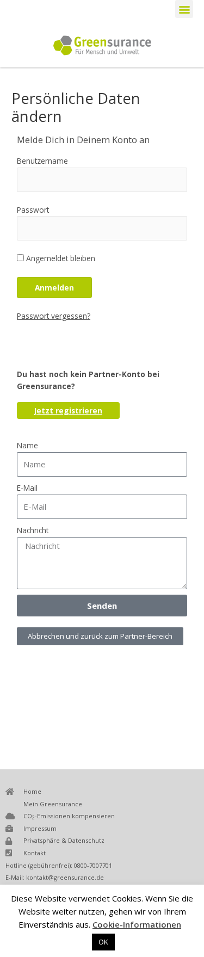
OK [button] (103, 942)
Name (27, 445)
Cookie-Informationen (136, 924)
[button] (184, 9)
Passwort (33, 210)
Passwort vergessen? (53, 316)
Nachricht (32, 530)
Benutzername (42, 161)
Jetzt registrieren (68, 410)
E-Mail (27, 488)
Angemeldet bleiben (59, 258)
